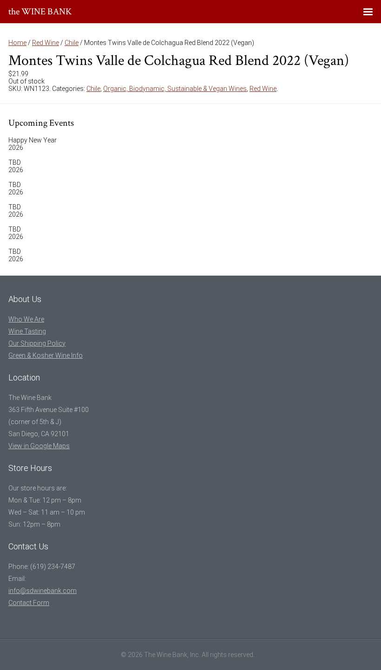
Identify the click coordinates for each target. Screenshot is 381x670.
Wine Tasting (27, 331)
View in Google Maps (39, 446)
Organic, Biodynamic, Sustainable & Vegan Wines (175, 88)
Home (17, 42)
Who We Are (26, 319)
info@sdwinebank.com (42, 590)
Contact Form (28, 602)
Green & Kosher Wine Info (45, 355)
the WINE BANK (40, 12)
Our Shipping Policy (37, 343)
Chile (72, 42)
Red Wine (45, 42)
